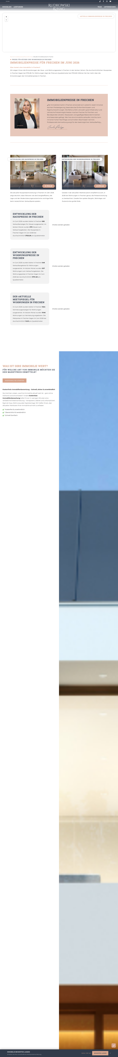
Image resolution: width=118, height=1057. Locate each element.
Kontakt (8, 1)
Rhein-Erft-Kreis (28, 56)
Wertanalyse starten (14, 380)
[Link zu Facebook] (103, 1)
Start (11, 56)
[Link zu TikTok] (100, 1)
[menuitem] (7, 6)
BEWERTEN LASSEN (100, 1053)
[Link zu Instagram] (107, 1)
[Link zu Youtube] (110, 1)
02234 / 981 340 (86, 1053)
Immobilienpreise (18, 56)
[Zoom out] (6, 19)
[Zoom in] (6, 16)
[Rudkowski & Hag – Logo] (59, 7)
